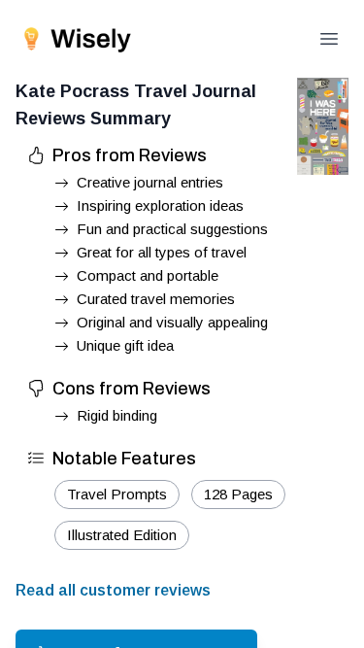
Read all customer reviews (113, 590)
